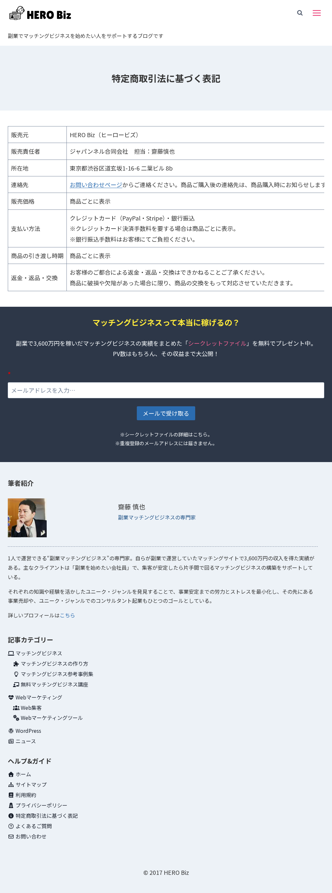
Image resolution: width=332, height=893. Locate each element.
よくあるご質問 (33, 826)
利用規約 (25, 795)
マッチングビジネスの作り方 (53, 663)
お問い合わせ (30, 836)
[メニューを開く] (316, 12)
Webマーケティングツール (51, 717)
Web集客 (30, 707)
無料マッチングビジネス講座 (53, 684)
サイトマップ (30, 784)
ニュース (25, 741)
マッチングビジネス (38, 653)
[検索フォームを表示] (300, 13)
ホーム (22, 774)
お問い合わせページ (96, 184)
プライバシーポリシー (40, 805)
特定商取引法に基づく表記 (46, 815)
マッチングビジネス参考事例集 (56, 674)
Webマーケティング (38, 697)
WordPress (27, 730)
